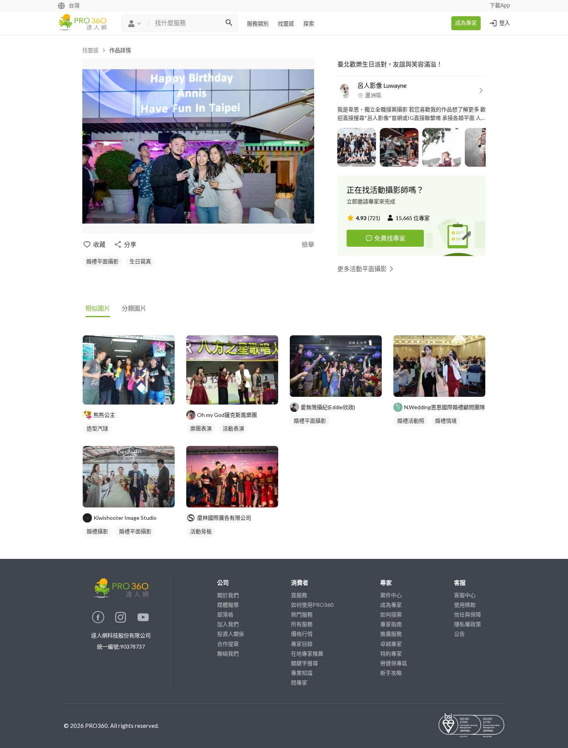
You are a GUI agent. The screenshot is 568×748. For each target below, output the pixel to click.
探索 (308, 24)
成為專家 (466, 23)
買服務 (299, 595)
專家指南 (391, 624)
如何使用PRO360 (312, 604)
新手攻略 (391, 672)
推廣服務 (391, 633)
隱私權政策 (467, 624)
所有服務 (302, 624)
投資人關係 (230, 633)
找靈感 (286, 24)
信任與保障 (467, 614)
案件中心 (391, 595)
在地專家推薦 (307, 653)
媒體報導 (228, 604)
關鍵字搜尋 (304, 663)
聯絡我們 (228, 653)
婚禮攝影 (97, 531)
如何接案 (391, 614)
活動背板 (201, 531)
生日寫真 (140, 261)
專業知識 (302, 672)
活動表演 (233, 428)
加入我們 (228, 624)
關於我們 (228, 595)
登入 (504, 23)
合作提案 (228, 643)
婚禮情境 (446, 420)
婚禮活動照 (410, 420)
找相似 (140, 394)
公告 (459, 633)
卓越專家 (391, 643)
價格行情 (302, 633)
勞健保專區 (393, 663)
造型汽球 (97, 428)
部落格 (225, 614)
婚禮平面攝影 (102, 261)
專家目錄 (302, 643)
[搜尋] (228, 23)
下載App (500, 6)
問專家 (299, 682)
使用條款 (465, 604)
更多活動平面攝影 (362, 268)
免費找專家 (389, 238)
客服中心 (465, 595)
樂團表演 (201, 428)
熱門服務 (302, 614)
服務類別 (258, 24)
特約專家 (391, 653)
